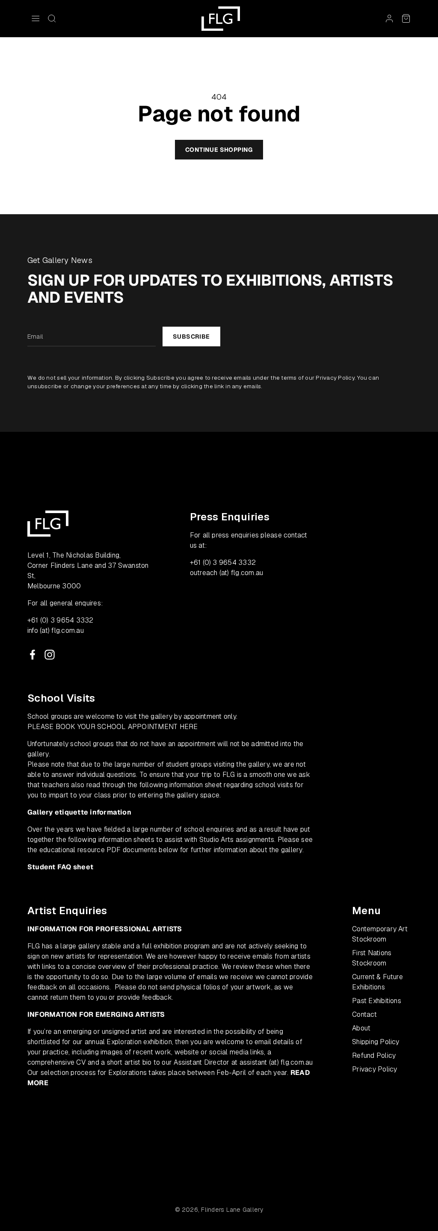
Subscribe (191, 336)
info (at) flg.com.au (55, 630)
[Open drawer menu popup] (35, 18)
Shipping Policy (376, 1041)
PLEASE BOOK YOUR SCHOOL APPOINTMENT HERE (112, 726)
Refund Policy (374, 1055)
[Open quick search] (52, 18)
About (361, 1028)
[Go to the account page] (389, 18)
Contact (364, 1014)
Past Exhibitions (376, 1000)
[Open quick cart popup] (406, 18)
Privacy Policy (335, 377)
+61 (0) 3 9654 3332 (60, 620)
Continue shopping (219, 150)
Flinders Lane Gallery (232, 1209)
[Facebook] (32, 654)
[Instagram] (49, 654)
